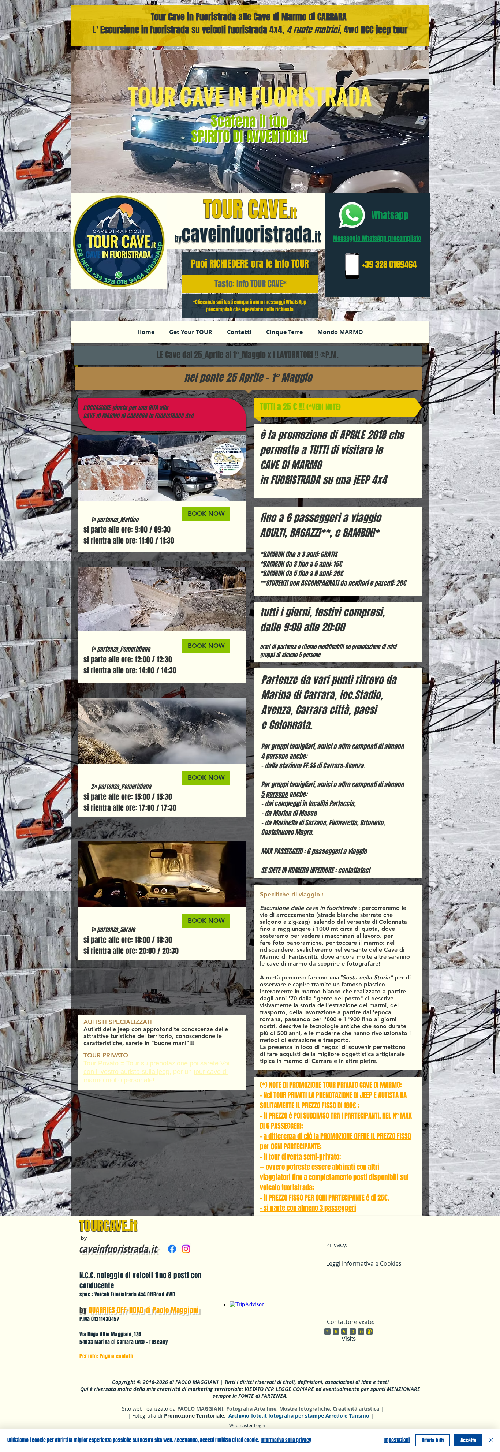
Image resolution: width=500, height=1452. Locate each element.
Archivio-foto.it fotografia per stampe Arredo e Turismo (298, 1415)
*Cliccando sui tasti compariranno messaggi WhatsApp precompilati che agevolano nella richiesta (249, 305)
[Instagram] (185, 1248)
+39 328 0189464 (389, 264)
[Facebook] (172, 1248)
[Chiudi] (491, 1440)
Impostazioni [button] (397, 1440)
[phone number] (352, 266)
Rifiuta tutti (433, 1440)
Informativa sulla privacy (286, 1440)
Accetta (468, 1440)
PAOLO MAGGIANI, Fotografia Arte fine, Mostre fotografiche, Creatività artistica (278, 1408)
